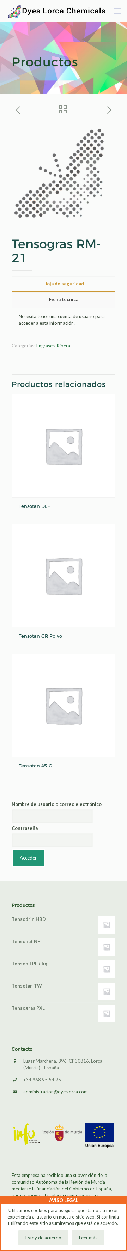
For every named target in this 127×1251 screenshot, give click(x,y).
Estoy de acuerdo (43, 1237)
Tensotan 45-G (35, 766)
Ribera (63, 345)
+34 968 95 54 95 (42, 1079)
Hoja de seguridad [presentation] (63, 283)
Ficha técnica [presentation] (63, 299)
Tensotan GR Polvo (40, 636)
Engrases (45, 345)
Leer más (88, 1237)
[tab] (63, 284)
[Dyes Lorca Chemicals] (56, 10)
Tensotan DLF (34, 506)
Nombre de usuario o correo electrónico (57, 804)
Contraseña (25, 828)
